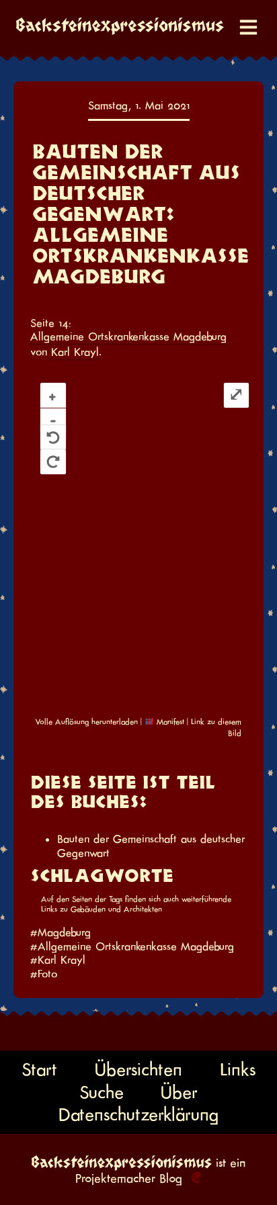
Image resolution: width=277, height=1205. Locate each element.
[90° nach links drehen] (52, 437)
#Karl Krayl (57, 960)
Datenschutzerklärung (138, 1115)
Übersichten (138, 1070)
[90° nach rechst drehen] (52, 461)
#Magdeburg (60, 932)
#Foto (43, 974)
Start (39, 1070)
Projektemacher (115, 1178)
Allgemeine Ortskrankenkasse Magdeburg (128, 336)
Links (237, 1070)
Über (179, 1092)
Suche (101, 1092)
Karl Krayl (75, 352)
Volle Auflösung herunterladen (86, 722)
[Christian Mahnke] (194, 1178)
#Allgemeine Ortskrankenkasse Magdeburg (132, 946)
